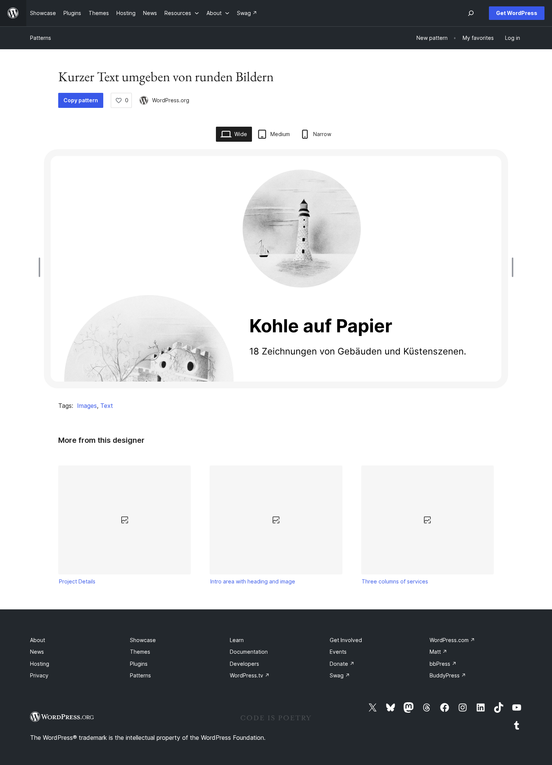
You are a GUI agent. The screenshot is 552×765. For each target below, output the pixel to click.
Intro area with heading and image (252, 581)
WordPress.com (452, 640)
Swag (340, 675)
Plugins (139, 663)
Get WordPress (516, 13)
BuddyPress (448, 675)
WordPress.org (170, 100)
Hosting (39, 663)
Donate (342, 663)
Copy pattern (80, 100)
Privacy (39, 675)
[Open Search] (470, 13)
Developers (244, 663)
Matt (438, 651)
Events (338, 651)
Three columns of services (395, 581)
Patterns (40, 38)
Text (106, 405)
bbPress (443, 663)
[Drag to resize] (41, 267)
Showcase (143, 640)
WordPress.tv (250, 675)
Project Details (77, 581)
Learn (237, 640)
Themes (140, 651)
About (37, 640)
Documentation (249, 651)
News (37, 651)
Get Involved (346, 640)
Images (87, 405)
